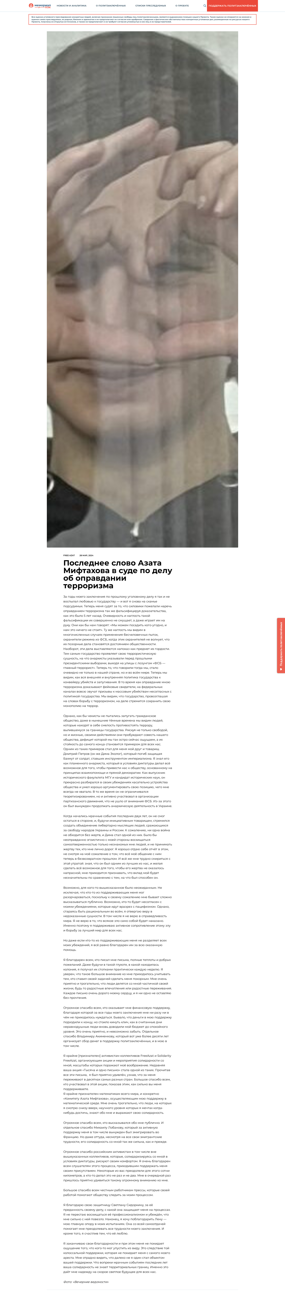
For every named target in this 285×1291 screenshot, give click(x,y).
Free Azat (69, 555)
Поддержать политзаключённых (232, 5)
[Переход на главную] (39, 5)
